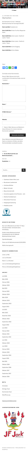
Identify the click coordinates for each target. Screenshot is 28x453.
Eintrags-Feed (6, 389)
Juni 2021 (4, 340)
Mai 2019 (4, 361)
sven (16, 15)
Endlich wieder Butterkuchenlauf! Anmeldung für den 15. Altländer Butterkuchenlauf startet (11, 234)
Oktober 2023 (6, 300)
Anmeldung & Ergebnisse (13, 263)
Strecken (8, 257)
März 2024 (5, 297)
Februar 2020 (5, 349)
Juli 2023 (4, 309)
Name (4, 104)
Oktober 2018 (5, 364)
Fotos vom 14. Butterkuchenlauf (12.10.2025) (14, 242)
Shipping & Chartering (10, 202)
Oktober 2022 (6, 318)
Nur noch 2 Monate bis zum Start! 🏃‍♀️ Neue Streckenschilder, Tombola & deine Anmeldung (13, 227)
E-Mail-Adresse (7, 112)
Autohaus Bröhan (8, 185)
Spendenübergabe (7, 239)
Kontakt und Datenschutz (8, 447)
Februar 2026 (5, 282)
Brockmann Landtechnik (10, 182)
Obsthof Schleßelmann (10, 197)
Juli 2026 (4, 276)
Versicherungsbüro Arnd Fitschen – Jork (14, 194)
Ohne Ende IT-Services (10, 199)
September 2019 (6, 355)
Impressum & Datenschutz (9, 400)
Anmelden (5, 386)
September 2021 (6, 337)
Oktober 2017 (5, 370)
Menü (14, 10)
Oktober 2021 (5, 334)
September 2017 (6, 373)
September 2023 (6, 303)
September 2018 (6, 367)
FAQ (8, 254)
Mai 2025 (4, 288)
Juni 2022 (4, 328)
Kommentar (6, 83)
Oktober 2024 (6, 294)
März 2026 (5, 279)
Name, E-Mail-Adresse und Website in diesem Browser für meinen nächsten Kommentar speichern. (13, 129)
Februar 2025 (5, 291)
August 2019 (5, 358)
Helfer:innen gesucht (7, 245)
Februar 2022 (5, 331)
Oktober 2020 (6, 343)
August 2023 (5, 306)
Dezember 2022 (6, 315)
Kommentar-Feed (7, 392)
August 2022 (5, 324)
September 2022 (6, 321)
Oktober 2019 (5, 352)
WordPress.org (6, 395)
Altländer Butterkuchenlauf (13, 3)
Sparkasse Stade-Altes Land (11, 179)
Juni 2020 (4, 346)
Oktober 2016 (5, 376)
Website (4, 119)
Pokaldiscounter (8, 205)
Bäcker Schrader (8, 188)
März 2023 (5, 312)
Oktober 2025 (6, 285)
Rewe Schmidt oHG (9, 191)
